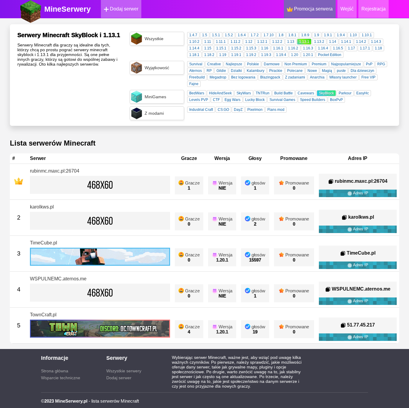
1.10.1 (367, 35)
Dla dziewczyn (362, 70)
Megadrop (218, 77)
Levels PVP (198, 100)
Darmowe (272, 64)
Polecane (295, 70)
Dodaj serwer (123, 8)
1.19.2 (251, 55)
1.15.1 (221, 48)
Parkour (345, 93)
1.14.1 (346, 41)
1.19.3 (266, 55)
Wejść (347, 8)
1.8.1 (292, 35)
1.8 (281, 35)
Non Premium (295, 64)
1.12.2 (277, 41)
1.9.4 (341, 35)
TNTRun (262, 93)
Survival (195, 64)
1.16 (264, 48)
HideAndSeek (220, 93)
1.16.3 (308, 48)
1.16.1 (278, 48)
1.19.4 (281, 55)
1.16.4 (323, 48)
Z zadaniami (295, 77)
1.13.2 (319, 41)
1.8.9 (305, 35)
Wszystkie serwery (123, 370)
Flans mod (275, 109)
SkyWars (244, 93)
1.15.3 (251, 48)
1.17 (351, 48)
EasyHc (362, 93)
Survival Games (282, 100)
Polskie (253, 64)
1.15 (207, 48)
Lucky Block (255, 100)
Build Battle (283, 93)
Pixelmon (255, 109)
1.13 (290, 41)
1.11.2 (235, 41)
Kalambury (255, 70)
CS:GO (223, 109)
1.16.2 (293, 48)
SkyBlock (326, 93)
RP (209, 70)
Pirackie (275, 70)
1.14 (332, 41)
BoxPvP (336, 100)
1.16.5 (338, 48)
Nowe (312, 70)
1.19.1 (236, 55)
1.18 (378, 48)
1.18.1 (194, 55)
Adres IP (360, 193)
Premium (319, 64)
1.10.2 (194, 41)
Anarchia (317, 77)
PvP (369, 64)
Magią (327, 70)
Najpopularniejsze (346, 64)
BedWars (196, 93)
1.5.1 (216, 35)
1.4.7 (193, 35)
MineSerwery (67, 9)
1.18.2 (209, 55)
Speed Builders (312, 100)
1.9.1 (328, 35)
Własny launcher (343, 77)
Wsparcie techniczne (60, 377)
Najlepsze (234, 64)
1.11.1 (221, 41)
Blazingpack (270, 77)
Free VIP (368, 77)
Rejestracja (373, 8)
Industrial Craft (201, 109)
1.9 (316, 35)
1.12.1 (262, 41)
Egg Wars (232, 100)
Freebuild (197, 77)
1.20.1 (308, 55)
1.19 (222, 55)
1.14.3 (376, 41)
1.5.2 (229, 35)
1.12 (248, 41)
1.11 (207, 41)
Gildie (221, 70)
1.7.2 (255, 35)
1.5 (204, 35)
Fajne (194, 84)
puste (341, 70)
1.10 (353, 35)
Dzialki (236, 70)
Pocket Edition (329, 55)
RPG (381, 64)
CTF (216, 100)
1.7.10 (268, 35)
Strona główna (54, 370)
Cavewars (306, 93)
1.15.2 (236, 48)
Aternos (195, 70)
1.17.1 (365, 48)
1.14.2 (361, 41)
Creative (214, 64)
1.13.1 (304, 41)
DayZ (238, 109)
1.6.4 (242, 35)
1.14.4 (194, 48)
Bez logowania (243, 77)
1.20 (294, 55)
